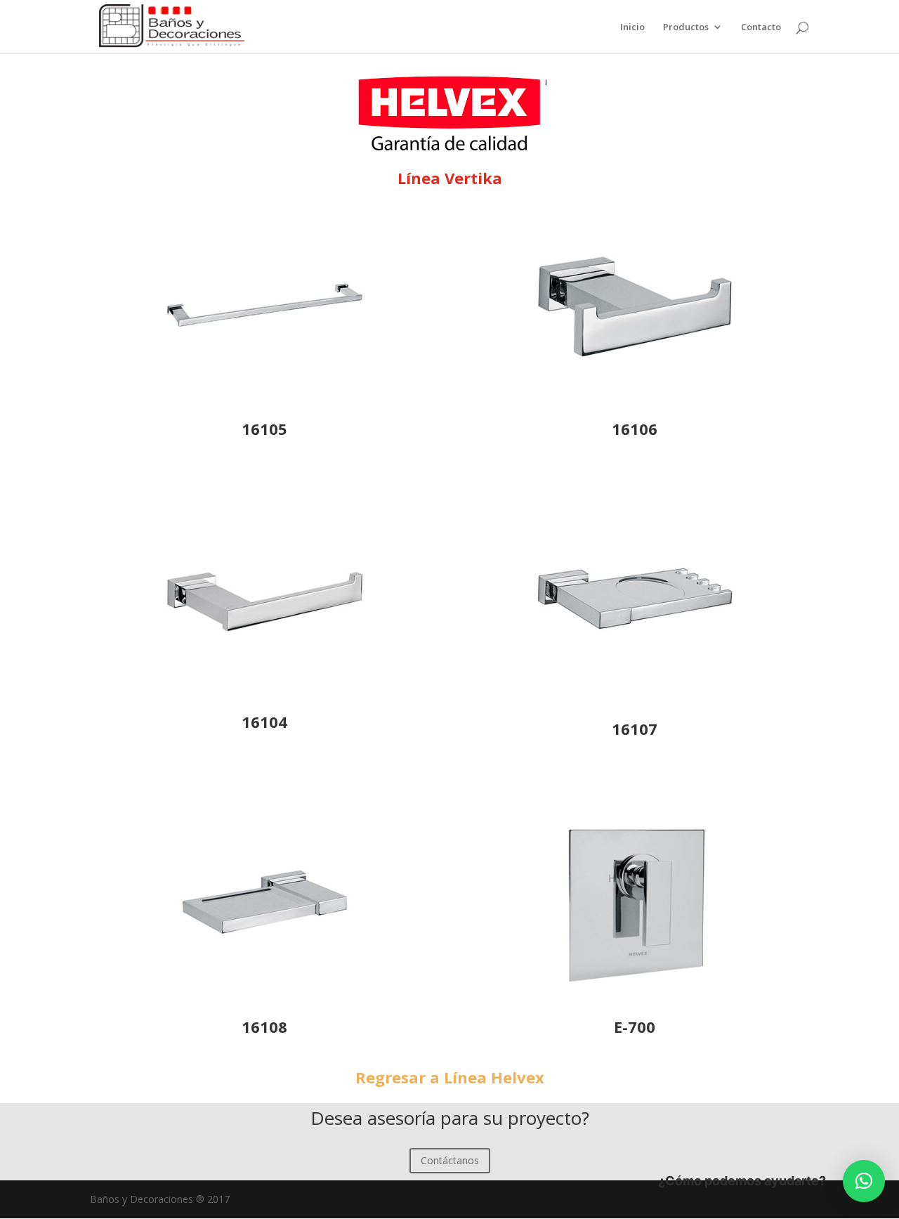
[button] (864, 1181)
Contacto (761, 27)
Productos (686, 27)
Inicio (632, 27)
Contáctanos (450, 1160)
